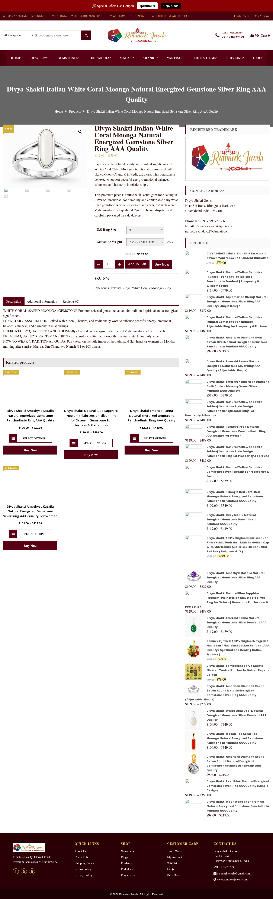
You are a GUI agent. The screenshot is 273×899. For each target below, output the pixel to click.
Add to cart (137, 264)
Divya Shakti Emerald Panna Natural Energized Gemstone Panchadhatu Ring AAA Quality (151, 415)
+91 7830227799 (223, 867)
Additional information (42, 301)
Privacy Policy (83, 875)
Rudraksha (99, 58)
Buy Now (161, 264)
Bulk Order (174, 875)
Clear (170, 242)
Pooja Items (205, 58)
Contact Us (81, 857)
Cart (257, 58)
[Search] (86, 35)
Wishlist (172, 863)
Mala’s (126, 58)
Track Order (241, 16)
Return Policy (83, 869)
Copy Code (171, 5)
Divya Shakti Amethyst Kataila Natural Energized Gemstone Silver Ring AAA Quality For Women (30, 511)
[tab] (13, 301)
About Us (80, 851)
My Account (262, 16)
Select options (34, 438)
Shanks (150, 58)
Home (16, 58)
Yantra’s (175, 58)
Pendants (126, 863)
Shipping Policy (84, 863)
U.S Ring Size (106, 229)
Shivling (235, 58)
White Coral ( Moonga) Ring (151, 288)
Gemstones (68, 58)
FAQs (170, 869)
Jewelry (39, 58)
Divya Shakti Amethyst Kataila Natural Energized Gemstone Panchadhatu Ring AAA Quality (30, 415)
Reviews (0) (71, 301)
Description (13, 301)
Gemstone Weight (109, 241)
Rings (126, 288)
